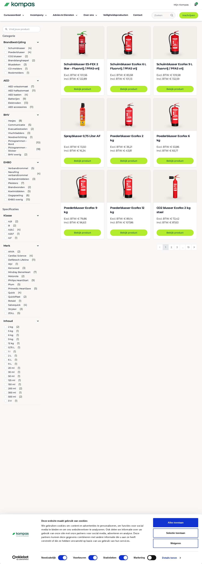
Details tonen (169, 557)
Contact (137, 15)
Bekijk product (82, 89)
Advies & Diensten (63, 15)
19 (188, 247)
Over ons (88, 15)
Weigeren (175, 543)
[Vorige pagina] (160, 247)
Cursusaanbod (12, 15)
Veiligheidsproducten (115, 15)
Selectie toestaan (175, 533)
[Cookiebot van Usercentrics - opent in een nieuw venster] (20, 557)
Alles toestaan (176, 522)
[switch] (92, 557)
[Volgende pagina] (194, 247)
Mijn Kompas (181, 4)
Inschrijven (188, 15)
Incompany (36, 15)
